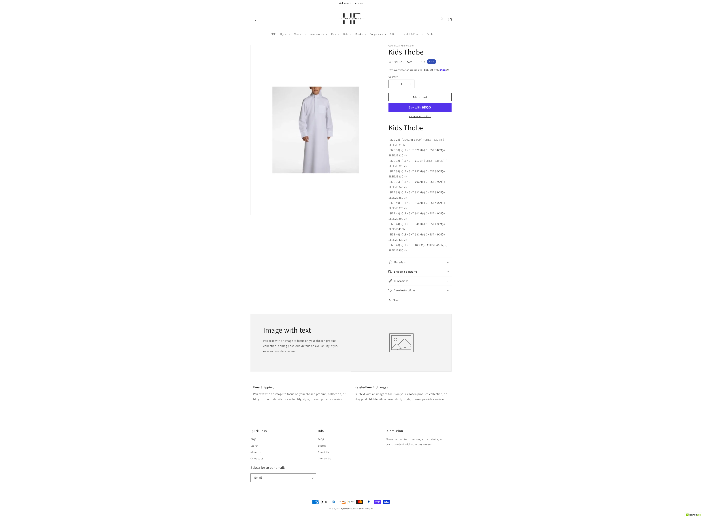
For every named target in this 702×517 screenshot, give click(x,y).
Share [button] (396, 300)
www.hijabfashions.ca (345, 508)
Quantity (393, 76)
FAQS (253, 439)
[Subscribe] (312, 477)
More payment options (420, 116)
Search (254, 445)
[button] (254, 19)
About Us (255, 452)
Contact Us (256, 458)
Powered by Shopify (364, 508)
